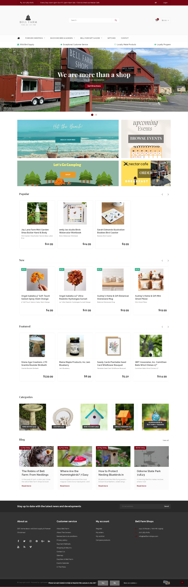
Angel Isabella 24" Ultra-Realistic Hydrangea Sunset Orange (73, 297)
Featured (24, 326)
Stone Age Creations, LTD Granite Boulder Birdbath (34, 363)
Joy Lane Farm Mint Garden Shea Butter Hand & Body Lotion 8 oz (35, 231)
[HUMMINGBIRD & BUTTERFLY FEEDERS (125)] (155, 417)
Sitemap (60, 555)
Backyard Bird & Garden (61, 38)
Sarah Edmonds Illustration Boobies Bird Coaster (111, 231)
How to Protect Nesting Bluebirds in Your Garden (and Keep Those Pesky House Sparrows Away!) (112, 473)
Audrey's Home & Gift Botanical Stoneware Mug (113, 297)
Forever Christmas (34, 38)
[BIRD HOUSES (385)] (94, 417)
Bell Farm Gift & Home (90, 38)
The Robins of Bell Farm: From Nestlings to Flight (35, 473)
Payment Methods (63, 544)
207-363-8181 (28, 3)
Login (165, 3)
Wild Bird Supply (27, 45)
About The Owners (64, 532)
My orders (99, 532)
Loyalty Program (164, 45)
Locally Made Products (126, 45)
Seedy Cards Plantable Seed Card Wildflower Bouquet (111, 363)
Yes (103, 583)
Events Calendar (63, 563)
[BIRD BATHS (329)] (32, 417)
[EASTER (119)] (63, 417)
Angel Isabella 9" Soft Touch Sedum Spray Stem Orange (35, 297)
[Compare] (156, 3)
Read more (26, 486)
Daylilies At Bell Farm (65, 559)
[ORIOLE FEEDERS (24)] (124, 417)
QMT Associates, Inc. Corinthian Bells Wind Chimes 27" (151, 363)
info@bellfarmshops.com (148, 536)
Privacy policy (62, 540)
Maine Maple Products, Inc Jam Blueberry (74, 363)
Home (18, 38)
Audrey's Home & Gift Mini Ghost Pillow (148, 297)
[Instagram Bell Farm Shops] (30, 541)
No (115, 583)
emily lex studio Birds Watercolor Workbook (70, 231)
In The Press (61, 567)
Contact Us (61, 552)
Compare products (103, 540)
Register (99, 529)
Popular (24, 194)
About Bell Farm (63, 529)
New (21, 260)
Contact (125, 38)
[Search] (116, 20)
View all (166, 440)
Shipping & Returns (64, 548)
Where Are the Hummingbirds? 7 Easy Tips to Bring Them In (74, 473)
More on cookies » (130, 583)
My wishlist (100, 536)
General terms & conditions (67, 536)
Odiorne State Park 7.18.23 (149, 473)
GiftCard (112, 38)
